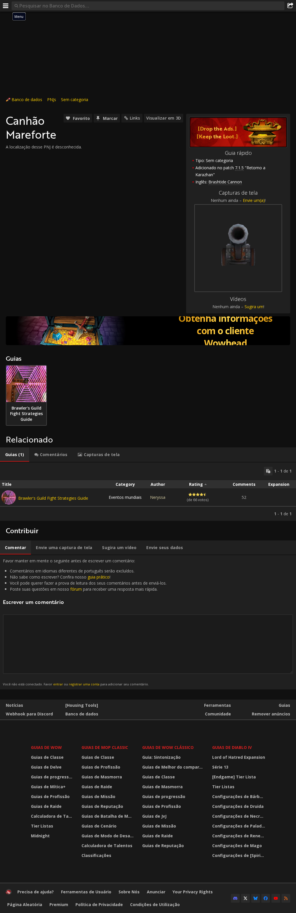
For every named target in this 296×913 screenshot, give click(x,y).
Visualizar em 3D (163, 118)
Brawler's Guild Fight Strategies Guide (53, 498)
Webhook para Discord (29, 714)
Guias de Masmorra (102, 777)
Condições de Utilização (155, 904)
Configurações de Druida (238, 806)
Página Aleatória (24, 904)
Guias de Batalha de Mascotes (108, 816)
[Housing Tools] (81, 705)
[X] (245, 898)
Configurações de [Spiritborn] (239, 855)
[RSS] (286, 898)
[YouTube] (275, 898)
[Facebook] (265, 898)
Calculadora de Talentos (52, 816)
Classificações (96, 855)
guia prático (99, 577)
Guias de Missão (98, 796)
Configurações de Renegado (239, 835)
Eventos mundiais (125, 497)
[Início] (9, 893)
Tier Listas (42, 826)
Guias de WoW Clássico (168, 747)
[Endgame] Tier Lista (234, 777)
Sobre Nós (129, 892)
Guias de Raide (46, 806)
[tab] (14, 454)
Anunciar (156, 892)
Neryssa (157, 497)
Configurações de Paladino (239, 826)
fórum (76, 589)
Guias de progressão (52, 777)
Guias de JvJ (154, 816)
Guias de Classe (47, 757)
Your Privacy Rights (193, 892)
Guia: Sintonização (161, 757)
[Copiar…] (268, 471)
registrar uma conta (84, 684)
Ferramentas (217, 705)
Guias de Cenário (99, 826)
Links (135, 118)
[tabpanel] (148, 491)
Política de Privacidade (99, 904)
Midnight (40, 835)
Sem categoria (74, 99)
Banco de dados (27, 99)
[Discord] (235, 898)
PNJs (51, 99)
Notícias (14, 705)
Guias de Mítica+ (48, 786)
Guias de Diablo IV (232, 747)
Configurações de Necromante (239, 816)
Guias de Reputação (102, 806)
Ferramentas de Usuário (86, 892)
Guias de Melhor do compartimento (173, 767)
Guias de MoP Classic (105, 747)
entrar (58, 684)
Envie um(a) (254, 200)
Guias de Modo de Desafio (108, 835)
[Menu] (6, 6)
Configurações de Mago (237, 845)
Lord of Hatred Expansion (238, 757)
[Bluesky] (255, 898)
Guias (284, 705)
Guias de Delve (46, 767)
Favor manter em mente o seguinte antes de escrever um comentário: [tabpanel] (84, 622)
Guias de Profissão (50, 796)
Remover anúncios (271, 714)
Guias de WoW (46, 747)
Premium (58, 904)
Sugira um (254, 306)
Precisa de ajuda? (35, 892)
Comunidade (218, 714)
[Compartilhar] (290, 6)
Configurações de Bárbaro (239, 796)
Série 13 (220, 767)
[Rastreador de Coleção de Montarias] (148, 330)
